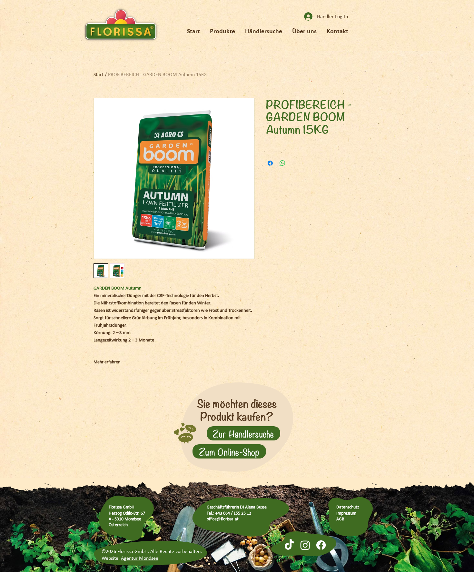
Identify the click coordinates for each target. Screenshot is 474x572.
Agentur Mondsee (139, 558)
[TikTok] (289, 545)
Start (99, 74)
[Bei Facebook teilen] (270, 163)
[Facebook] (321, 545)
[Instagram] (305, 545)
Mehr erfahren (107, 362)
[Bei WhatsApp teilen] (282, 163)
